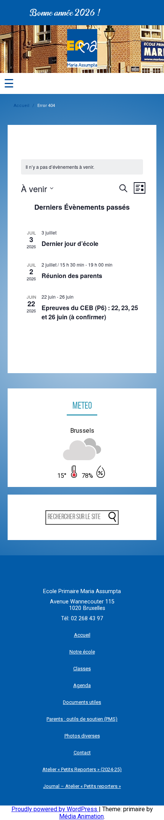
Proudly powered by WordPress (55, 809)
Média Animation (81, 816)
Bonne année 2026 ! (61, 12)
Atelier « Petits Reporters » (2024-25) (82, 769)
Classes (82, 668)
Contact (82, 752)
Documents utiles (82, 702)
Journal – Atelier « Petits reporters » (82, 786)
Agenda (82, 685)
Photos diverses (82, 736)
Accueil (21, 105)
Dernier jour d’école (70, 243)
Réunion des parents (72, 275)
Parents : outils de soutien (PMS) (82, 719)
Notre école (82, 652)
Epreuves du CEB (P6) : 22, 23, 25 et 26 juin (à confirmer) (90, 312)
